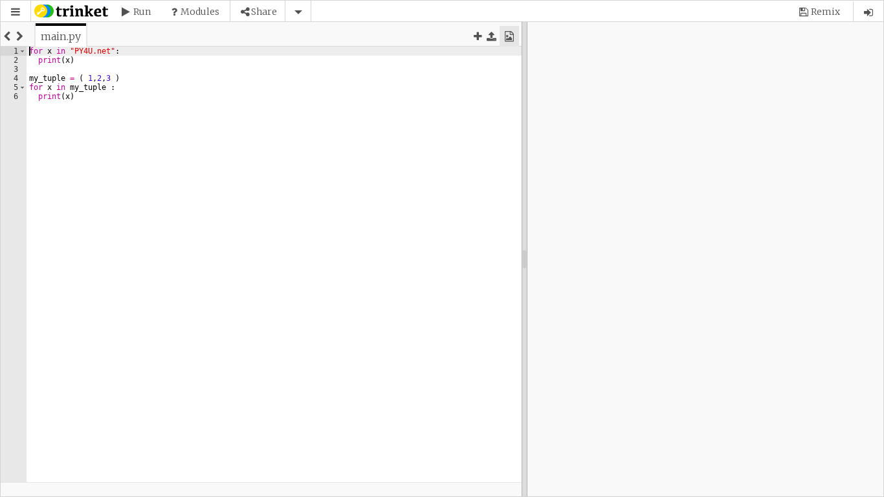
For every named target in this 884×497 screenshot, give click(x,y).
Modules (200, 11)
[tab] (61, 36)
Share (264, 11)
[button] (15, 12)
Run (142, 11)
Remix (825, 11)
